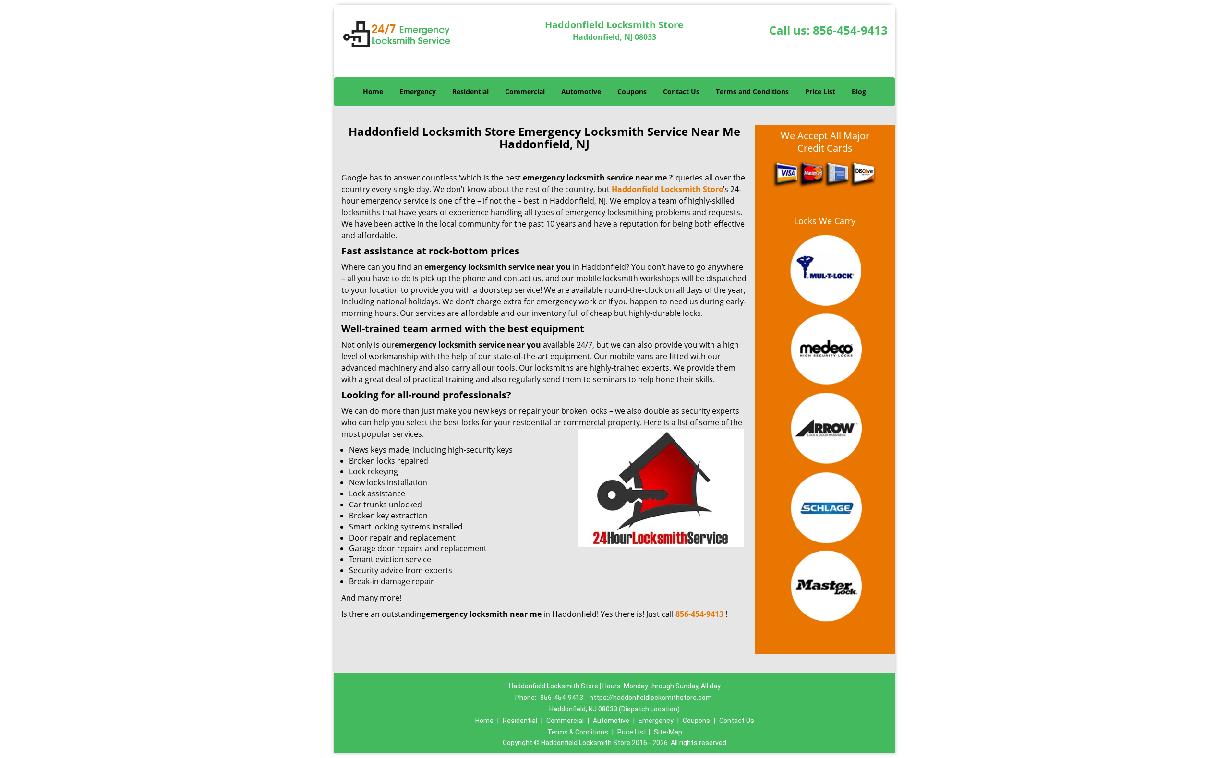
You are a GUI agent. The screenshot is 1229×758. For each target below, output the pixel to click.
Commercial (525, 91)
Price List (820, 91)
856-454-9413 (850, 30)
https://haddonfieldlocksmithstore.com (651, 697)
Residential (470, 91)
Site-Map (668, 732)
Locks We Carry (824, 221)
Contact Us (681, 91)
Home (373, 91)
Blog (859, 91)
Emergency (417, 91)
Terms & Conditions (577, 732)
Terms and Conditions (752, 91)
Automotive (581, 91)
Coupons (632, 91)
